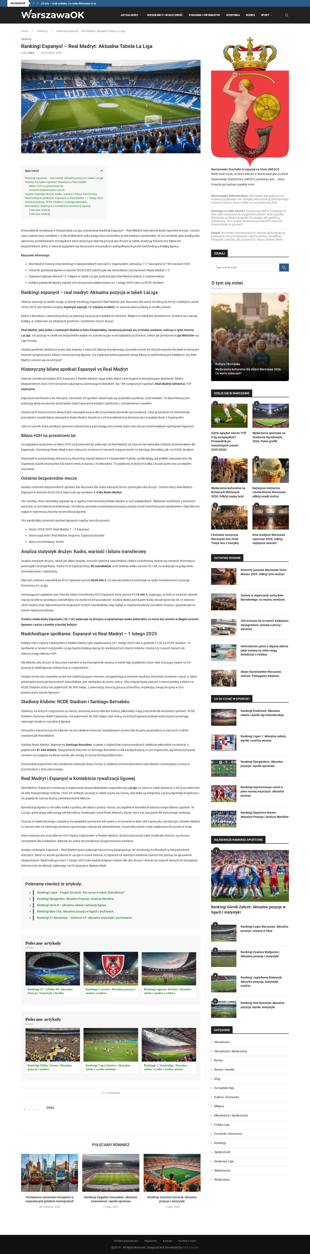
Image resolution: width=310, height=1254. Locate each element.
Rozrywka (233, 15)
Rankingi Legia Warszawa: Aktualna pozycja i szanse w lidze (264, 928)
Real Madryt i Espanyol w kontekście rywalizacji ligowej (57, 206)
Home (24, 31)
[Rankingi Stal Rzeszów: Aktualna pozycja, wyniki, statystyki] (223, 1009)
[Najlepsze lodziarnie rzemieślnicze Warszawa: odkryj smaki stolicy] (270, 470)
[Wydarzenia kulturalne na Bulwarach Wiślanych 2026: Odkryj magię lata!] (229, 470)
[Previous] (33, 3)
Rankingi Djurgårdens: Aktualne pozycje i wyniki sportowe (262, 764)
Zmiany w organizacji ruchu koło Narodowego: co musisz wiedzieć (263, 597)
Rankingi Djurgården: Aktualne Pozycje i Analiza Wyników (75, 898)
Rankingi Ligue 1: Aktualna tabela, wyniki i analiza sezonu (263, 738)
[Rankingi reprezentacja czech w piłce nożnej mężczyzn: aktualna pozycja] (223, 793)
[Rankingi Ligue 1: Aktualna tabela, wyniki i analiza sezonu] (223, 742)
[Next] (37, 3)
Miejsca (219, 1106)
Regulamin (150, 1240)
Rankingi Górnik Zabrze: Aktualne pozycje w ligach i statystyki (248, 909)
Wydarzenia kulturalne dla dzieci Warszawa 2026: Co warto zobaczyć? (248, 371)
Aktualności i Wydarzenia (230, 1051)
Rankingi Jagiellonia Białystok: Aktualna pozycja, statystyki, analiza (261, 981)
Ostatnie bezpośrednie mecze (47, 190)
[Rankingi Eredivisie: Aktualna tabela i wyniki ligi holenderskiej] (223, 717)
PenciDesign (191, 1247)
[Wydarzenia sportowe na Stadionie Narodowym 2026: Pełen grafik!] (270, 416)
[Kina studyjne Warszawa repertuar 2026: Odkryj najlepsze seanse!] (270, 517)
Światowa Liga (224, 1161)
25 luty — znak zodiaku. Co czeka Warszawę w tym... (70, 3)
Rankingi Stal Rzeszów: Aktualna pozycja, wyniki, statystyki (262, 1005)
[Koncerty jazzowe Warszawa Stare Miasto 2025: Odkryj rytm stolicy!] (223, 576)
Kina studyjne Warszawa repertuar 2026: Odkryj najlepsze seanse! (268, 539)
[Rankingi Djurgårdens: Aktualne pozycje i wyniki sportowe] (223, 768)
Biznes (250, 15)
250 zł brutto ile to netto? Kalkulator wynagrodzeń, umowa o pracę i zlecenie (265, 625)
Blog (217, 1079)
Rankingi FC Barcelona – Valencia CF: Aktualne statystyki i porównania (84, 917)
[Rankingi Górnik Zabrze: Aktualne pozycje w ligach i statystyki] (250, 876)
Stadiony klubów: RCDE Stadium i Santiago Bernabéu (56, 202)
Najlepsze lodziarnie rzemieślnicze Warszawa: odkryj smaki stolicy (269, 492)
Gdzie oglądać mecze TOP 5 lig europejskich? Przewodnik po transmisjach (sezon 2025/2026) (228, 441)
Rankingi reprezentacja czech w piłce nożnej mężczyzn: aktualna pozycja (262, 791)
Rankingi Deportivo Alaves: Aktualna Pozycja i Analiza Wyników (264, 814)
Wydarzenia (222, 1179)
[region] (54, 1218)
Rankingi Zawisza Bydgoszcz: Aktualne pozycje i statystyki (260, 954)
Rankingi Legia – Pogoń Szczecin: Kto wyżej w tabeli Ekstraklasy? (80, 892)
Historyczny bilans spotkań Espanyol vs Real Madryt (55, 182)
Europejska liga (224, 1088)
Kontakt (167, 1240)
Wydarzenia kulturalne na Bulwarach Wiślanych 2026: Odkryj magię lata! (228, 492)
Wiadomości (222, 1170)
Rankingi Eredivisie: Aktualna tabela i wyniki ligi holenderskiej (262, 713)
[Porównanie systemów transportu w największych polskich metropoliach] (49, 1173)
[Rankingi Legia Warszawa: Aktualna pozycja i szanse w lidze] (223, 933)
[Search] (287, 15)
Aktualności (129, 15)
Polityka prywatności (126, 1240)
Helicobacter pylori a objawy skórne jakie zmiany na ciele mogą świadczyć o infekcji (264, 650)
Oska (31, 52)
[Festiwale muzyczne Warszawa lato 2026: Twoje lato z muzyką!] (229, 517)
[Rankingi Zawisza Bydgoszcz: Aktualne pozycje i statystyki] (223, 958)
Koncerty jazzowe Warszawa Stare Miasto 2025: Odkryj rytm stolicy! (264, 572)
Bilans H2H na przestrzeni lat (46, 186)
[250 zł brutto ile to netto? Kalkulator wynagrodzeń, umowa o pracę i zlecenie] (223, 627)
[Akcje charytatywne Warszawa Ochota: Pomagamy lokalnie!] (223, 678)
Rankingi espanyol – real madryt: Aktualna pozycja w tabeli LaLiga (64, 178)
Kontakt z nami (187, 1240)
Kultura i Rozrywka (227, 364)
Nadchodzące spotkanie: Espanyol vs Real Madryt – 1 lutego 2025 (64, 198)
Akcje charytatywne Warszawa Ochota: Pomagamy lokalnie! (261, 674)
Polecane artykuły (39, 210)
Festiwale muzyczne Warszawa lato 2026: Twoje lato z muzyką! (225, 539)
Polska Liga (221, 1124)
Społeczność (222, 1152)
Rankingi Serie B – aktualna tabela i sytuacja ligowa (71, 905)
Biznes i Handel (224, 1069)
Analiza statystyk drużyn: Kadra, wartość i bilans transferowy (61, 194)
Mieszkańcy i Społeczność (165, 15)
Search (284, 267)
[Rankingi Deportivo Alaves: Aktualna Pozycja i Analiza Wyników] (223, 819)
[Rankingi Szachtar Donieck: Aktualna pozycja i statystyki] (172, 1173)
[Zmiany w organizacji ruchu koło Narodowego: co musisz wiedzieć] (223, 601)
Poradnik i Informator (204, 15)
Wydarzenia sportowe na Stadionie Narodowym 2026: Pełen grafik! (268, 437)
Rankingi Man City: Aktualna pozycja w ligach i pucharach (75, 911)
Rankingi (42, 31)
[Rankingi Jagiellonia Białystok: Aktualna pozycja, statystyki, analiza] (223, 984)
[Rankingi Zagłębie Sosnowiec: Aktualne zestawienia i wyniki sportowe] (110, 1173)
